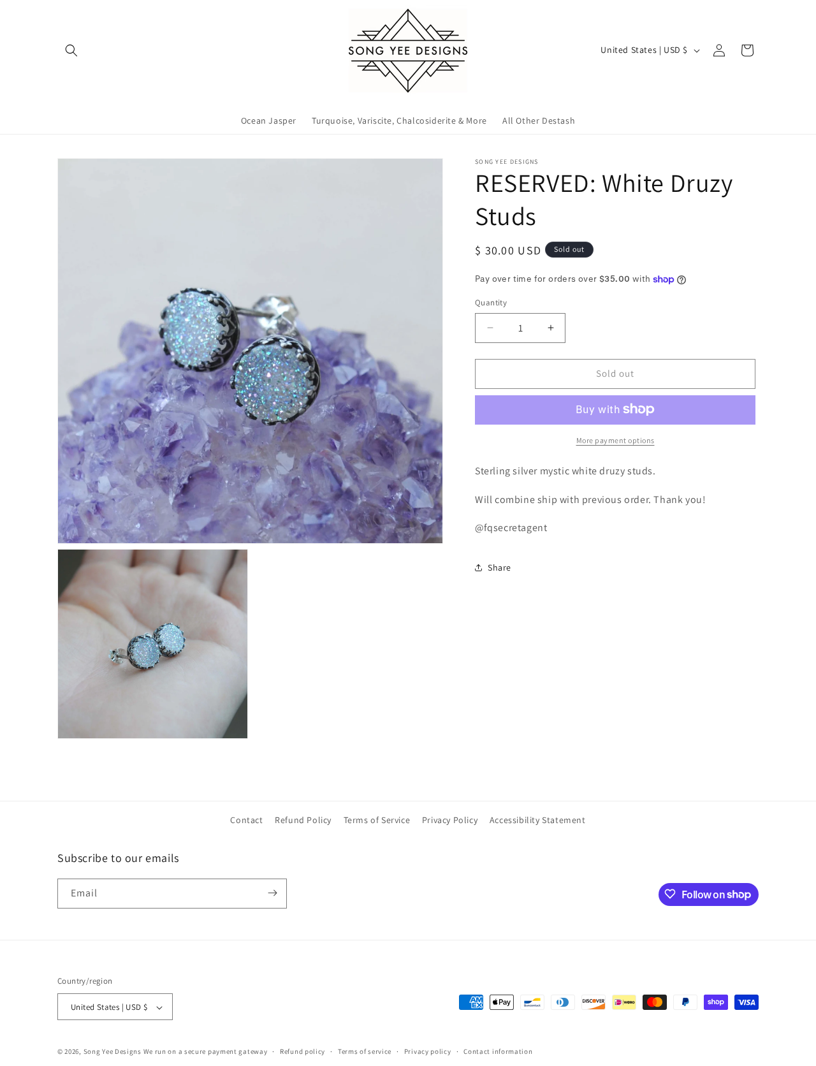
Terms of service (364, 1051)
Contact (246, 820)
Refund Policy (303, 820)
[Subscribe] (272, 893)
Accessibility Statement (538, 820)
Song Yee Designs (113, 1052)
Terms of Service (377, 820)
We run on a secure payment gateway (205, 1052)
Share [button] (499, 567)
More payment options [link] (615, 439)
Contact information (497, 1051)
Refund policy (302, 1051)
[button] (71, 50)
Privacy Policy (449, 820)
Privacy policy (427, 1051)
